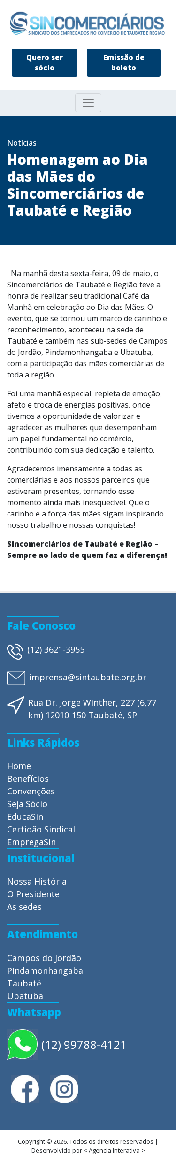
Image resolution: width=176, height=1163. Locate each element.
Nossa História (37, 881)
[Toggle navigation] (88, 102)
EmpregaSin (31, 841)
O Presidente (33, 894)
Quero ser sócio (44, 63)
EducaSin (25, 816)
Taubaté (24, 983)
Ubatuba (25, 995)
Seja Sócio (27, 803)
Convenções (31, 791)
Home (19, 765)
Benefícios (28, 778)
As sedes (24, 906)
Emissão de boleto (124, 63)
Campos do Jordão (44, 957)
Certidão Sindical (41, 829)
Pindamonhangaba (45, 970)
